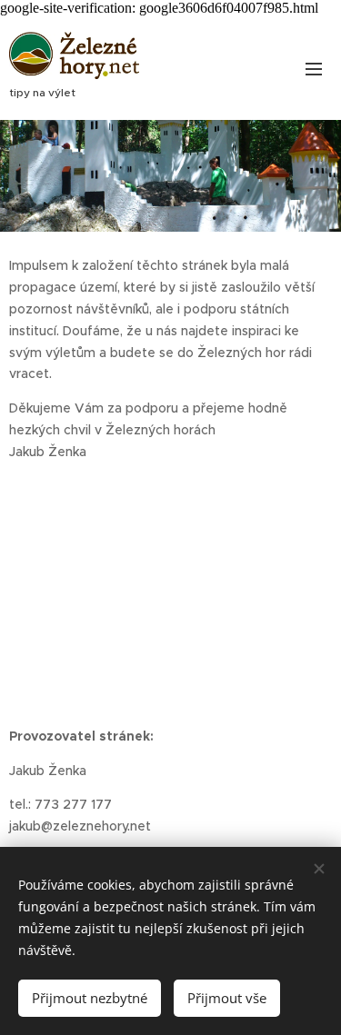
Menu (314, 68)
